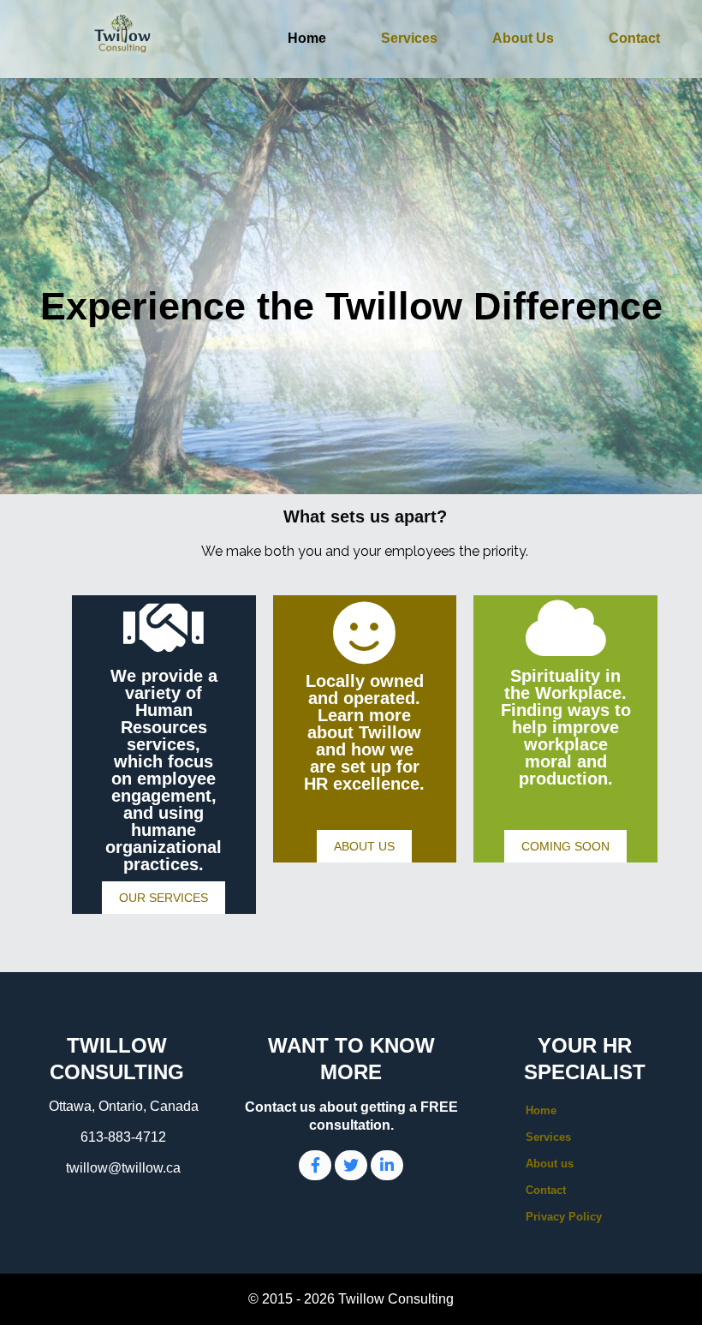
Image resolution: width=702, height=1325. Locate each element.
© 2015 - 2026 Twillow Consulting (351, 1299)
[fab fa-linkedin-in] (387, 1165)
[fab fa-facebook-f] (315, 1165)
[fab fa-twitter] (351, 1165)
